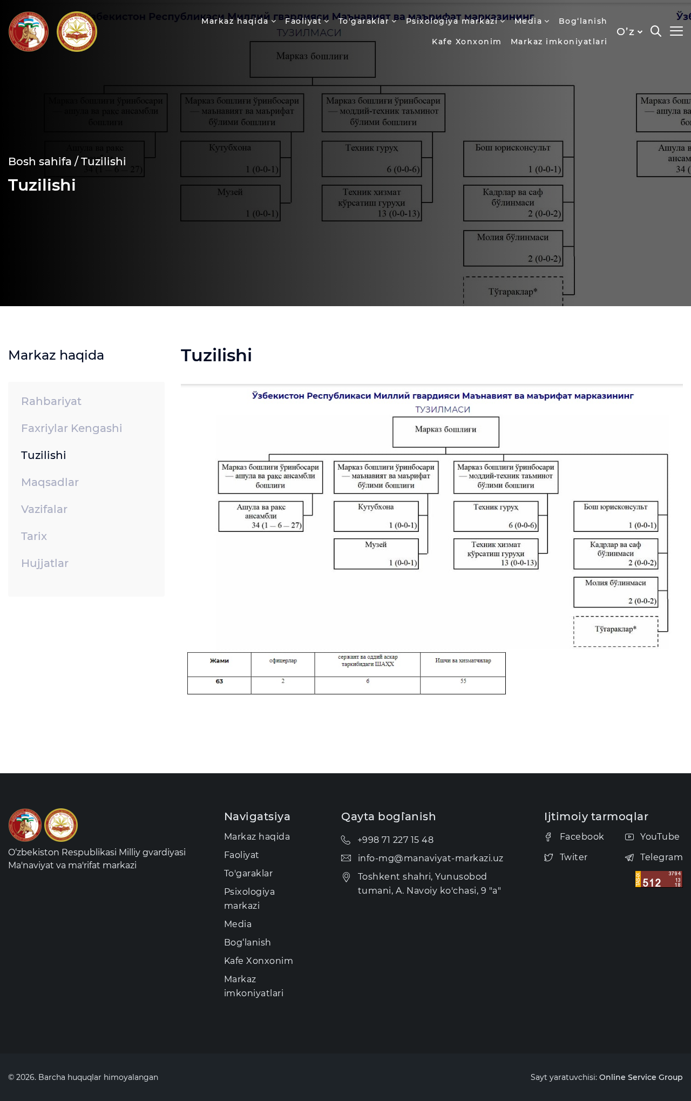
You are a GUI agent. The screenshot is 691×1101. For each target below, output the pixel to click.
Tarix (34, 536)
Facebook (582, 837)
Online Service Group (641, 1077)
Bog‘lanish (583, 21)
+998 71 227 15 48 (395, 840)
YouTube (660, 837)
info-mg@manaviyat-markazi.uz (431, 858)
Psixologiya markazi (452, 21)
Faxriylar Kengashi (72, 428)
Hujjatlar (45, 563)
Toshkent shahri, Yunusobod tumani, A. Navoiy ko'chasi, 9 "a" (430, 884)
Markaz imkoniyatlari (559, 41)
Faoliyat (303, 21)
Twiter (574, 857)
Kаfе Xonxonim (467, 41)
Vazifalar (44, 509)
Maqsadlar (50, 482)
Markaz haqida (235, 21)
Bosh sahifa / (43, 161)
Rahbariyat (51, 401)
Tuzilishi (103, 161)
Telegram (661, 857)
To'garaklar (364, 21)
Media (528, 21)
